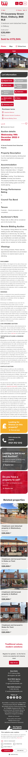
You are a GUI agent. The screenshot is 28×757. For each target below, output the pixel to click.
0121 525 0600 (14, 681)
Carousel (17, 716)
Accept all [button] (7, 750)
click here (13, 333)
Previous (3, 60)
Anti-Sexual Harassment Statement (14, 722)
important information (12, 386)
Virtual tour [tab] (22, 46)
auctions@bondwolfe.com (14, 691)
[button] (14, 754)
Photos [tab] (3, 46)
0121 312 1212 (15, 689)
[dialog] (14, 743)
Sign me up (14, 663)
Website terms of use (14, 720)
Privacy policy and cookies (14, 718)
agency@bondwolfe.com (14, 683)
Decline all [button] (20, 750)
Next (25, 60)
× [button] (26, 731)
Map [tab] (11, 46)
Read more (19, 737)
